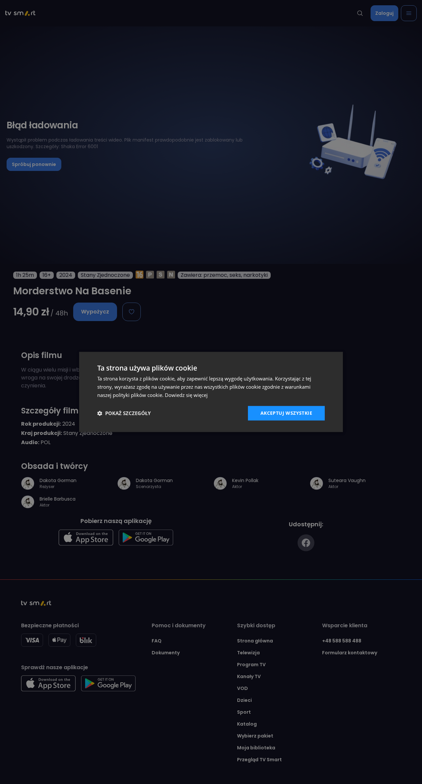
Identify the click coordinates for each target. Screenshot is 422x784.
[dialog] (211, 392)
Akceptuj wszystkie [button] (286, 413)
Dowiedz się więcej (186, 395)
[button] (124, 413)
